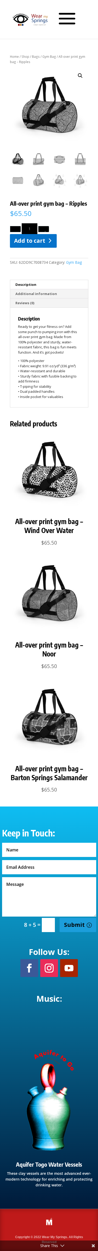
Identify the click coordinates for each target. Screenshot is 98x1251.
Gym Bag (49, 56)
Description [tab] (25, 284)
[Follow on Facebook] (29, 968)
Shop (25, 56)
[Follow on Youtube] (69, 968)
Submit (74, 924)
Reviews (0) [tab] (24, 303)
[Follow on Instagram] (49, 968)
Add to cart (29, 240)
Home (14, 56)
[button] (80, 75)
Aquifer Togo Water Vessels (49, 1164)
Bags (36, 56)
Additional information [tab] (36, 293)
